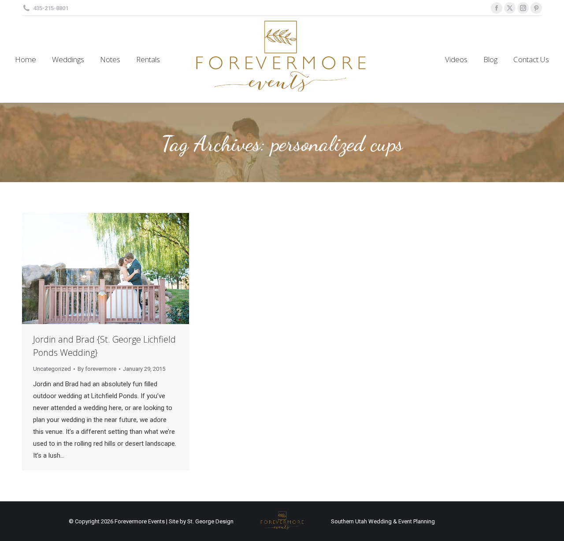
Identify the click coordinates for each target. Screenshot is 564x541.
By (97, 369)
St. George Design (210, 521)
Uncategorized (52, 369)
